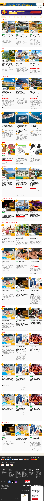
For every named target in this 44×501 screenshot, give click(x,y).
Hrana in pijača (38, 472)
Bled (33, 16)
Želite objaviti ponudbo (31, 474)
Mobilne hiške (29, 16)
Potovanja (4, 19)
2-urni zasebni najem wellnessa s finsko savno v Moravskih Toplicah (8, 216)
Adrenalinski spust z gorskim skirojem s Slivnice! (20, 239)
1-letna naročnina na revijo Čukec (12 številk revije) (7, 158)
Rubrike (37, 469)
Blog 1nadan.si (24, 473)
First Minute (5, 76)
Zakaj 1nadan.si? (31, 472)
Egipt (19, 16)
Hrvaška (7, 16)
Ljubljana (4, 246)
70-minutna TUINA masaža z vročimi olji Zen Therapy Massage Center (21, 264)
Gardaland (11, 16)
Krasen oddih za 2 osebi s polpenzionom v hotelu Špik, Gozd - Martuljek (21, 38)
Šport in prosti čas (38, 474)
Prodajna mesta (11, 475)
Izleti (3, 48)
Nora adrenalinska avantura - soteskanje (34, 239)
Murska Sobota (5, 422)
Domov (3, 471)
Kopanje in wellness (7, 198)
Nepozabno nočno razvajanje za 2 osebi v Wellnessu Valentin (35, 215)
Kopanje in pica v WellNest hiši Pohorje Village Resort (22, 215)
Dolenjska (4, 392)
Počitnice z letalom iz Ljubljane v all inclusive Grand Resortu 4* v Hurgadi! (35, 184)
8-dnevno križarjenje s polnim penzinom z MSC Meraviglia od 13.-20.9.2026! (21, 130)
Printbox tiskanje (11, 476)
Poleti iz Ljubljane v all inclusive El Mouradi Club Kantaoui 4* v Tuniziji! (21, 183)
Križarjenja (4, 110)
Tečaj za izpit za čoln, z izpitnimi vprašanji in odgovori (35, 293)
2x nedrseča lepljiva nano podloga (35, 158)
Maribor (4, 276)
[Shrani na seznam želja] (13, 23)
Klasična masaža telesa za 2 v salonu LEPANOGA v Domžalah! (35, 264)
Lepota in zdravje (38, 473)
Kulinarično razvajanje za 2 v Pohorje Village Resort (35, 323)
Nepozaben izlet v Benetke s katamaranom (21, 65)
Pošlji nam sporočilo (26, 490)
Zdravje (37, 477)
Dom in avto (38, 476)
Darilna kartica (24, 474)
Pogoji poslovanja (18, 473)
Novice (23, 471)
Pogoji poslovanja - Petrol (18, 475)
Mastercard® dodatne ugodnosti (9, 222)
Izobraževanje (38, 478)
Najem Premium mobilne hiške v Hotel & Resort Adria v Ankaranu (35, 37)
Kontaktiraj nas (18, 472)
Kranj (3, 332)
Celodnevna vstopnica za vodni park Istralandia (7, 263)
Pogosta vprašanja (11, 474)
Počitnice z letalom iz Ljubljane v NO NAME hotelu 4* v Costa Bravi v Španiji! (7, 184)
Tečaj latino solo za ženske (6, 239)
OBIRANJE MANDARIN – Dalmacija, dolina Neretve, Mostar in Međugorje (8, 65)
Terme (16, 16)
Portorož (23, 16)
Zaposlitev (24, 472)
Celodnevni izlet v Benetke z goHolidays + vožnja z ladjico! (36, 65)
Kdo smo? (17, 471)
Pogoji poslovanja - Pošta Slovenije (18, 477)
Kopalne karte (38, 16)
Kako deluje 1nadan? (10, 473)
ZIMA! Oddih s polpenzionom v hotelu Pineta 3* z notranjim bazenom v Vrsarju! (35, 94)
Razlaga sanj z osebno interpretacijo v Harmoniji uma (35, 349)
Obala (3, 362)
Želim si (3, 473)
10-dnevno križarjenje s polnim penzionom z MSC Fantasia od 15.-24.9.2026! (36, 129)
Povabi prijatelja (24, 475)
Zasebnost (17, 478)
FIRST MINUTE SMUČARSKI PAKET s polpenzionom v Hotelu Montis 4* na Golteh (21, 94)
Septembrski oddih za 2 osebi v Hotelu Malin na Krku (7, 37)
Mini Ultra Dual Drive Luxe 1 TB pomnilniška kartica (21, 158)
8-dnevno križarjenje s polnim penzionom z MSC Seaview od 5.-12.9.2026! (8, 129)
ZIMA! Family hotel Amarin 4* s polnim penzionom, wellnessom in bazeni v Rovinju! (8, 94)
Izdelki (3, 142)
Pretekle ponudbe (4, 472)
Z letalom (4, 166)
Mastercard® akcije (25, 476)
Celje (3, 306)
